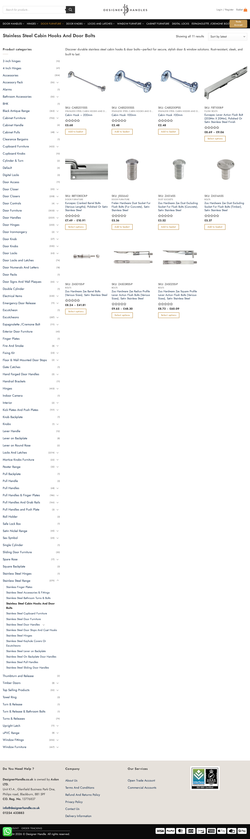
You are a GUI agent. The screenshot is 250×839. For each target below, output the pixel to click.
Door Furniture (51, 23)
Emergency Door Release (19, 303)
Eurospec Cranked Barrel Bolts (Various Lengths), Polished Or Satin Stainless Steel (86, 206)
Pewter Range (11, 466)
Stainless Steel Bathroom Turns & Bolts (28, 598)
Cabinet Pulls (11, 132)
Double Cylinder (13, 289)
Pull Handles (11, 488)
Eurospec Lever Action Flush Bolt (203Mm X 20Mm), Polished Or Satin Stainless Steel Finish (223, 118)
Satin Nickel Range (15, 530)
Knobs (7, 424)
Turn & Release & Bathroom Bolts (24, 711)
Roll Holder (10, 516)
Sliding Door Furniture (17, 552)
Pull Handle (10, 481)
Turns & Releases (14, 718)
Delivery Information (78, 816)
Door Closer (11, 189)
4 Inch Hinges (12, 68)
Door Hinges (11, 224)
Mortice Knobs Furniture (18, 459)
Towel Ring (10, 697)
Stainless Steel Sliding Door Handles (27, 668)
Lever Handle (11, 431)
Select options (215, 138)
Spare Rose (10, 559)
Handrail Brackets (14, 381)
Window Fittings (13, 740)
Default (7, 168)
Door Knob (10, 239)
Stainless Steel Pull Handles (22, 662)
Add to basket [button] (75, 131)
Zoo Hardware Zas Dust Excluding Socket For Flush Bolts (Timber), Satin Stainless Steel (224, 206)
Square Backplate (14, 566)
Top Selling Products (16, 690)
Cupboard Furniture (16, 146)
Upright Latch (11, 725)
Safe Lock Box (12, 523)
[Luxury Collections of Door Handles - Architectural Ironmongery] (125, 9)
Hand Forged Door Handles (21, 374)
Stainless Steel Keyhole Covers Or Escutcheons (26, 643)
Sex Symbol (10, 538)
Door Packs (10, 274)
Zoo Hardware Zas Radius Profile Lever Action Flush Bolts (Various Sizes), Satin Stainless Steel (131, 295)
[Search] (70, 9)
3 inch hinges (11, 61)
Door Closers (11, 196)
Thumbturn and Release (18, 675)
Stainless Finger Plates (19, 587)
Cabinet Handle (13, 125)
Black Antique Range (16, 111)
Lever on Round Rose (17, 445)
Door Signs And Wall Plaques (22, 281)
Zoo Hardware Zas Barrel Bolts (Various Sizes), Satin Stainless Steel (86, 293)
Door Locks (10, 253)
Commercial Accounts (142, 787)
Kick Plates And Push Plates (20, 409)
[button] (225, 9)
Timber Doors (11, 683)
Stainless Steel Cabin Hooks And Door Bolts (30, 606)
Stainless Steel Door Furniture (23, 619)
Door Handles (12, 23)
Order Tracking (31, 828)
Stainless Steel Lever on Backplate (26, 651)
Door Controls (12, 203)
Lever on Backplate (15, 438)
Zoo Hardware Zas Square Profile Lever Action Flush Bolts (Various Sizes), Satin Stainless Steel (177, 295)
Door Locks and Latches (18, 260)
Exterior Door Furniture (18, 331)
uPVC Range (11, 732)
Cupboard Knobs (14, 153)
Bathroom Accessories (17, 96)
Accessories (10, 75)
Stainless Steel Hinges (17, 573)
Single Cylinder (13, 545)
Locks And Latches (100, 23)
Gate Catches (11, 367)
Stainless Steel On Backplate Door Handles (31, 657)
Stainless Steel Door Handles (23, 625)
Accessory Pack (13, 82)
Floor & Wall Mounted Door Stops (25, 360)
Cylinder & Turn (13, 160)
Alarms (7, 89)
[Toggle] (57, 82)
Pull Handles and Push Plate (21, 509)
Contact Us (72, 809)
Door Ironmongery (15, 232)
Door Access (11, 182)
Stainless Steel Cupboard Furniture (26, 613)
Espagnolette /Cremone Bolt (211, 23)
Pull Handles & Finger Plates (21, 495)
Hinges (31, 23)
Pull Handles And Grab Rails (21, 502)
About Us (71, 780)
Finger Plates (11, 338)
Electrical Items (12, 296)
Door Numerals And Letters (21, 267)
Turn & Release (12, 704)
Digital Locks (180, 23)
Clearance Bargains (15, 139)
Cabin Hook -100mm (124, 115)
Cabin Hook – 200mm (78, 115)
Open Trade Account (141, 780)
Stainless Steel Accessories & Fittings (28, 593)
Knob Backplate (13, 417)
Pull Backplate (12, 474)
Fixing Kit (8, 352)
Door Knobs (74, 23)
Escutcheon (10, 310)
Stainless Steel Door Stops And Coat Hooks (31, 630)
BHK (5, 103)
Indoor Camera (13, 395)
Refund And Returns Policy (82, 794)
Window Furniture (129, 23)
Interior (7, 402)
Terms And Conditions (79, 787)
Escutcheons (11, 317)
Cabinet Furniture (157, 23)
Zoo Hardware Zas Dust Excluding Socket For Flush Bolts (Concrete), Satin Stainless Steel (178, 206)
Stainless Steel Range (16, 580)
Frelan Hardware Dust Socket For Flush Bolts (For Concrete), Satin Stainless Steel (131, 206)
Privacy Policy (74, 802)
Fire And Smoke (13, 346)
